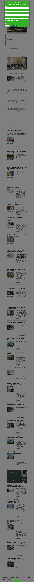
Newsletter (17, 581)
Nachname (7, 9)
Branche (6, 16)
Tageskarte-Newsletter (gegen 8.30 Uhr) (12, 22)
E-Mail (6, 13)
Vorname (6, 6)
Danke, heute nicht (13, 25)
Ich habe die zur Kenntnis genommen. (15, 23)
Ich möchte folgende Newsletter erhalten (11, 20)
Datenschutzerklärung (13, 23)
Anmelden (7, 25)
